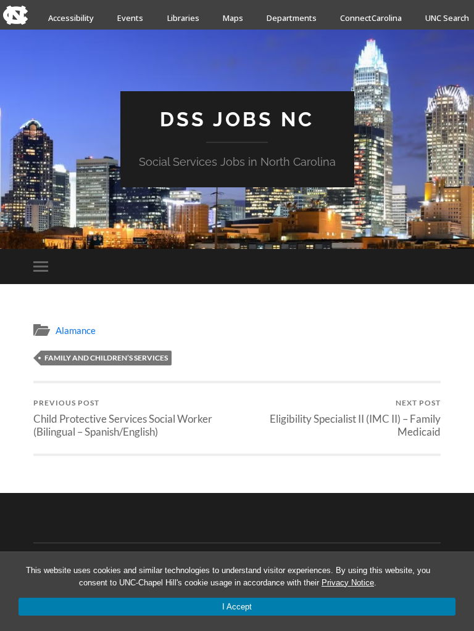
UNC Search (447, 17)
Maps (233, 17)
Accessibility (71, 17)
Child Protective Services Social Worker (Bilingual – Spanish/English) (122, 418)
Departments (292, 17)
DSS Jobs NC (237, 119)
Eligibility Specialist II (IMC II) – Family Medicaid (355, 418)
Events (130, 17)
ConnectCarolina (371, 17)
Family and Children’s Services (106, 357)
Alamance (76, 330)
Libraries (183, 17)
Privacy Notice (348, 582)
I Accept (237, 606)
